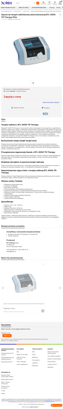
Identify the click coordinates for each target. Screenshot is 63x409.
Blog (18, 351)
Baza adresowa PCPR (6, 361)
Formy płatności (51, 361)
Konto (33, 351)
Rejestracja (35, 357)
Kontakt (3, 393)
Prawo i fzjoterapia (21, 361)
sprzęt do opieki (12, 400)
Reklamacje (50, 367)
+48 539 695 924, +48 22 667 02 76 (17, 249)
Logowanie (35, 362)
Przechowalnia (35, 360)
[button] (37, 3)
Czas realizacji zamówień (54, 356)
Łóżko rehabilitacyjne (22, 364)
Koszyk (34, 354)
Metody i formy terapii (22, 354)
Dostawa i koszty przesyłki (54, 358)
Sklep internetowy (29, 407)
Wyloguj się (35, 365)
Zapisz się (7, 335)
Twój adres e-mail (5, 333)
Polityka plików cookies (7, 379)
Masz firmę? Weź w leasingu (51, 102)
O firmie (3, 390)
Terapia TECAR (26, 11)
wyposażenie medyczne (31, 401)
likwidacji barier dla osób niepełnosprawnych (53, 400)
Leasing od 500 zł (52, 364)
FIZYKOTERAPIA (17, 11)
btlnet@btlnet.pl (11, 251)
